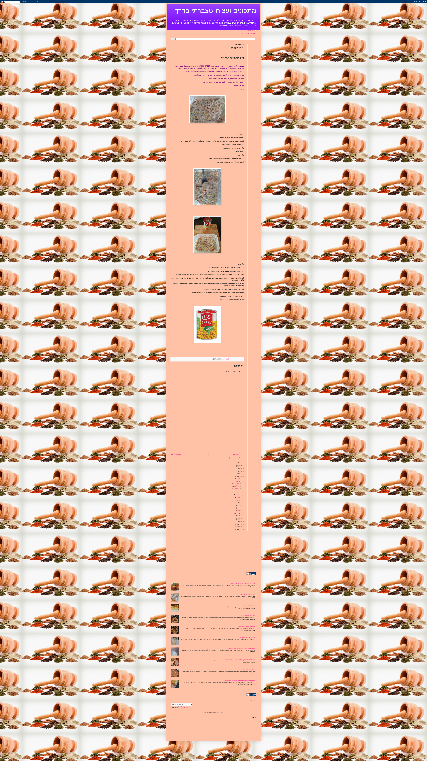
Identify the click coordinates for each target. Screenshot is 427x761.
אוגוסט (238, 497)
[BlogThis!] (219, 359)
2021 (240, 474)
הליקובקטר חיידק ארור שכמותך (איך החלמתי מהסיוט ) (240, 659)
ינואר (239, 515)
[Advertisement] (207, 437)
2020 (240, 476)
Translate (185, 707)
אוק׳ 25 (236, 483)
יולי (240, 500)
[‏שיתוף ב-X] (217, 359)
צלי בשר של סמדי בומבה (248, 616)
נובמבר (238, 478)
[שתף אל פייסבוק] (215, 359)
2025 (240, 466)
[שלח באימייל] (222, 359)
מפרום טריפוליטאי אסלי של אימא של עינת (243, 583)
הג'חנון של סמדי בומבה (248, 670)
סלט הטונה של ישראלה (232, 491)
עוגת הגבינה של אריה (249, 605)
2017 (240, 524)
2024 (240, 468)
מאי (239, 505)
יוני (240, 502)
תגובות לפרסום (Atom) (232, 458)
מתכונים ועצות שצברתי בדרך (215, 10)
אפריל (239, 508)
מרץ (239, 510)
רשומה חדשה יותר (238, 455)
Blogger (206, 712)
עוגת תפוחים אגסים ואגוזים (247, 594)
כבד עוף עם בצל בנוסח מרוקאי (246, 626)
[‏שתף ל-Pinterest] (213, 359)
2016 (240, 527)
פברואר (238, 513)
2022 (240, 471)
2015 (240, 529)
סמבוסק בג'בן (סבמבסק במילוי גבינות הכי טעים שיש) (240, 681)
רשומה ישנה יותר (176, 455)
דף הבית (207, 455)
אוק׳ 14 (236, 489)
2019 (240, 519)
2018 (240, 521)
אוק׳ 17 (236, 486)
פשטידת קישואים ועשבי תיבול (246, 637)
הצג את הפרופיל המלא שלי (248, 33)
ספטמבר (238, 495)
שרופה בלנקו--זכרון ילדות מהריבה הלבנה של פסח (241, 648)
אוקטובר (238, 481)
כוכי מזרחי (251, 30)
